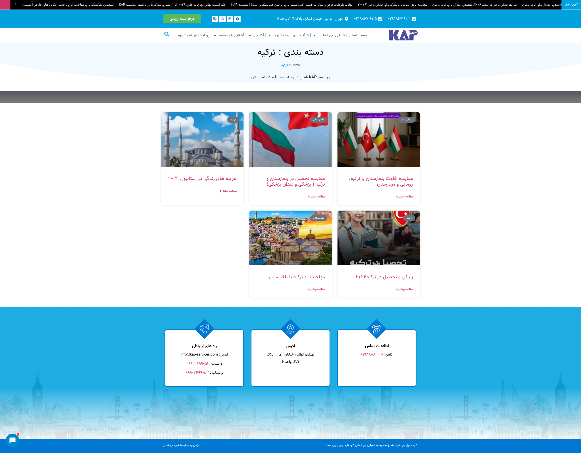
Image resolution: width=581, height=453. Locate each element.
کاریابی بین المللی (332, 35)
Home (295, 65)
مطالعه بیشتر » (404, 196)
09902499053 (197, 373)
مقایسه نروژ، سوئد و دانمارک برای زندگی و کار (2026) (392, 4)
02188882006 (372, 354)
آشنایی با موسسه (231, 35)
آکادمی (259, 35)
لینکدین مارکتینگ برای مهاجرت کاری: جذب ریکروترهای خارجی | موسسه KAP (63, 4)
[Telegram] (237, 19)
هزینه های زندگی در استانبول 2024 (202, 178)
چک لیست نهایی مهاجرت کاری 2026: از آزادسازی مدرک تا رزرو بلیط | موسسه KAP (172, 4)
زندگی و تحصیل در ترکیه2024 (384, 277)
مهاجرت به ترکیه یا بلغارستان (297, 277)
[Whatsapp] (222, 19)
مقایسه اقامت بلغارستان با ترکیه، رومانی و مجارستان (381, 181)
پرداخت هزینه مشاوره (193, 35)
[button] (166, 34)
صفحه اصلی (358, 35)
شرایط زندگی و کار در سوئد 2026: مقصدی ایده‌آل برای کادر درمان (474, 4)
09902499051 (197, 363)
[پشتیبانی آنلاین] (12, 440)
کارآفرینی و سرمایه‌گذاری (291, 35)
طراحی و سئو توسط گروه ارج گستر (181, 445)
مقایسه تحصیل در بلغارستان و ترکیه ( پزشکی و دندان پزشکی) (295, 181)
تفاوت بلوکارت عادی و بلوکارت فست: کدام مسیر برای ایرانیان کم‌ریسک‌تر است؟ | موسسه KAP (292, 4)
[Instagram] (230, 19)
